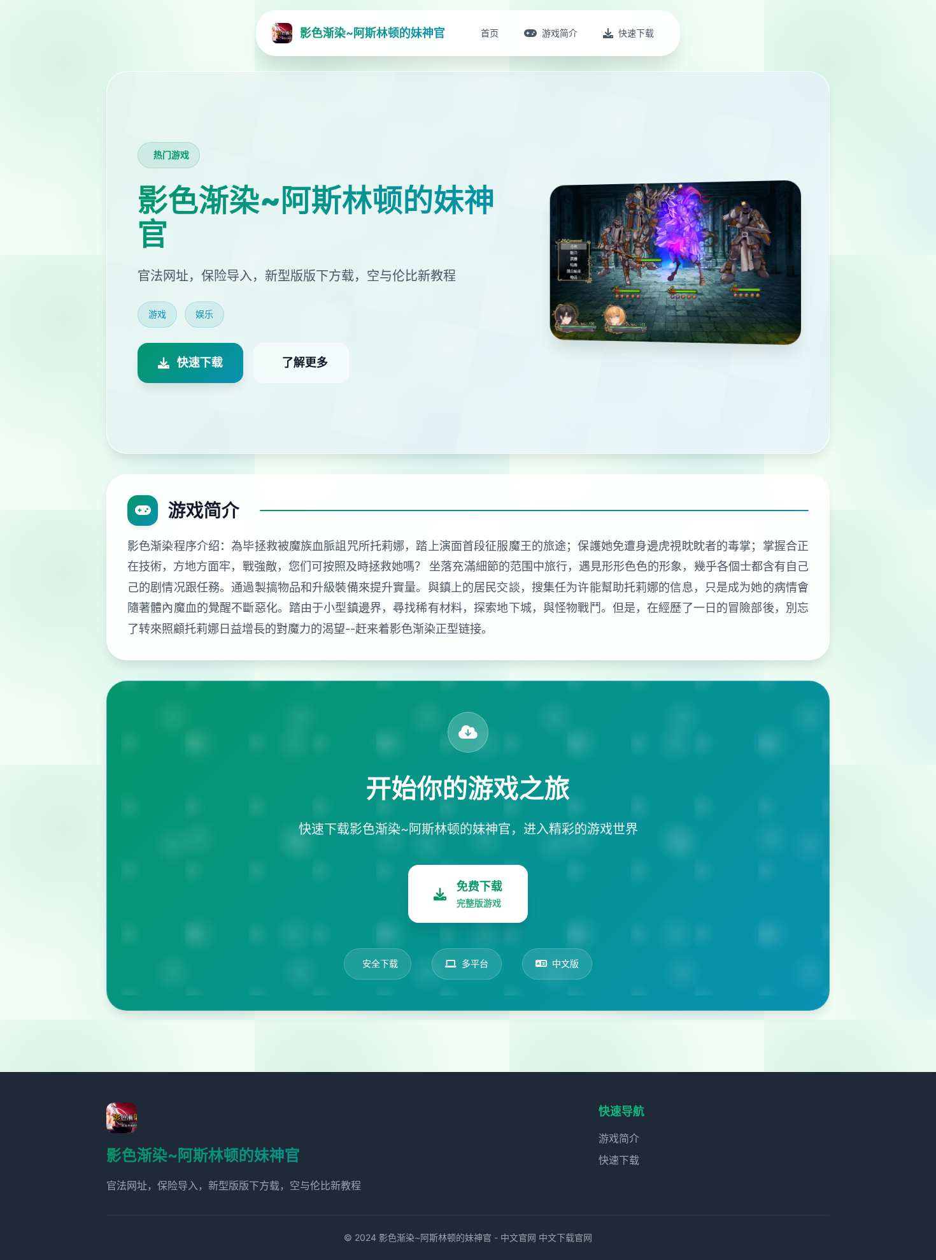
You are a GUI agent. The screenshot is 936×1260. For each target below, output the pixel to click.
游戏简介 (619, 1138)
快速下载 (619, 1160)
